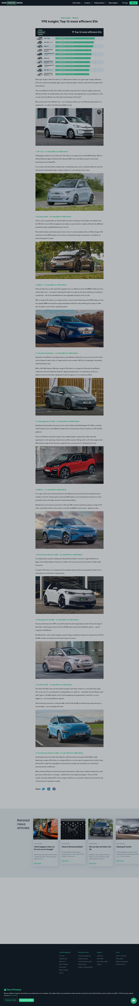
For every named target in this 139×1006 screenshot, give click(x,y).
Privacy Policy (13, 995)
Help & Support (113, 3)
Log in (126, 3)
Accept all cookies (26, 1000)
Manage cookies (10, 1000)
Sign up (133, 3)
